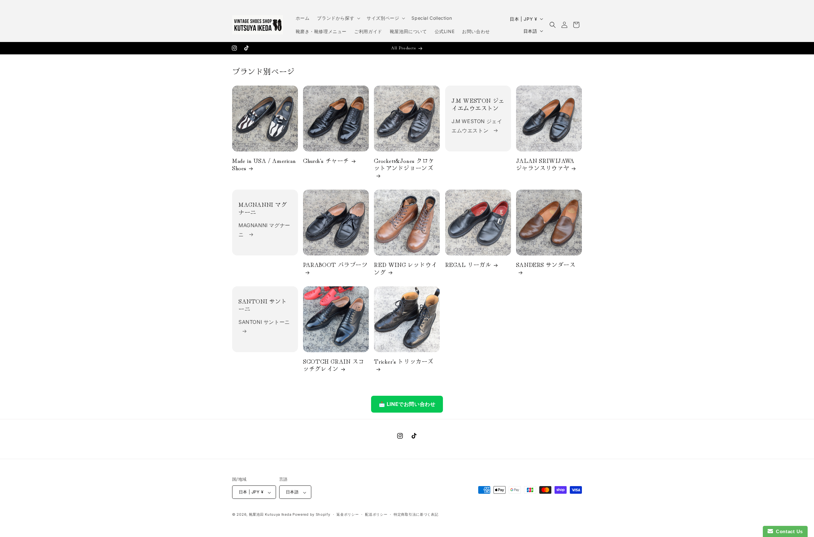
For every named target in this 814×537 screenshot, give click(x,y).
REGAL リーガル (468, 264)
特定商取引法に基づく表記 (416, 514)
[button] (338, 18)
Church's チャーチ (326, 160)
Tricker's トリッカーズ (403, 362)
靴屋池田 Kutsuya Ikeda (270, 515)
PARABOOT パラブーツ (335, 265)
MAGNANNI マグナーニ (262, 208)
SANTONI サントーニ (262, 305)
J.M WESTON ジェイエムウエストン (478, 104)
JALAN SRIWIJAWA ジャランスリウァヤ (545, 164)
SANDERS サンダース (546, 265)
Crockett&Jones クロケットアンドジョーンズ (404, 164)
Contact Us (788, 531)
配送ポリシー (376, 514)
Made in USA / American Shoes (264, 164)
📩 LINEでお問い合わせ (407, 404)
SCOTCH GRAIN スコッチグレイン (333, 365)
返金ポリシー (347, 514)
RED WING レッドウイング (405, 268)
